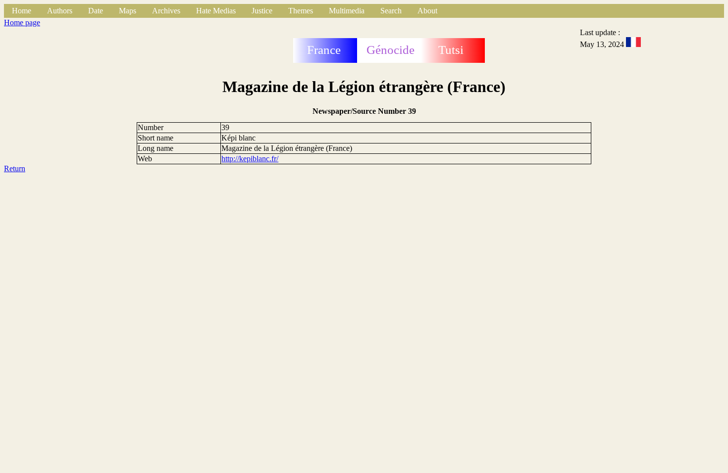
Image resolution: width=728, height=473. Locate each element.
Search (391, 10)
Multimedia (346, 10)
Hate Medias (216, 10)
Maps (127, 10)
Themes (300, 10)
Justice (262, 10)
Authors (59, 10)
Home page (22, 22)
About (427, 10)
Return (14, 168)
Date (95, 10)
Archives (166, 10)
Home (21, 10)
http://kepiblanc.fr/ (249, 158)
